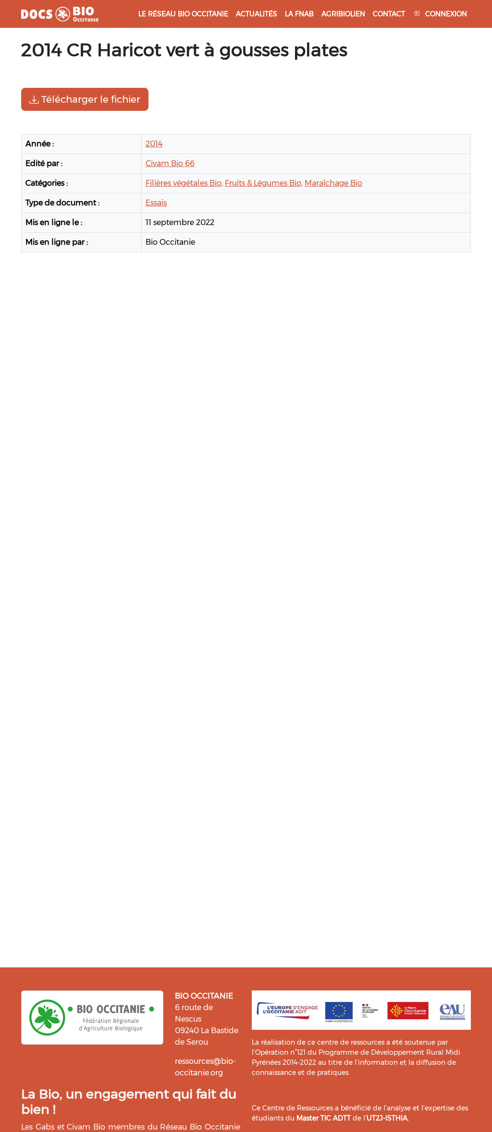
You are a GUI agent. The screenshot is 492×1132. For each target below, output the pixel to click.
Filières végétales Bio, (184, 183)
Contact (389, 14)
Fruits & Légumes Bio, (264, 183)
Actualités (256, 14)
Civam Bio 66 (170, 163)
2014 (154, 143)
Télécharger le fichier (89, 99)
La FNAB (299, 14)
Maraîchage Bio (333, 183)
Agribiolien (343, 14)
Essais (156, 202)
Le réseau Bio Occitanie (183, 14)
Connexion (445, 14)
